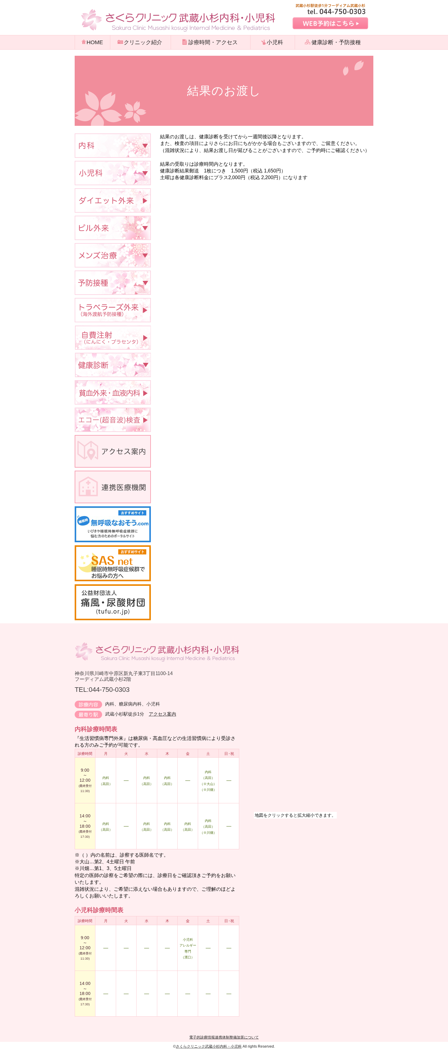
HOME (95, 42)
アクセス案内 (162, 714)
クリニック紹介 (143, 42)
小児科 (275, 42)
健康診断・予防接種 (336, 42)
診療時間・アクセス (213, 42)
